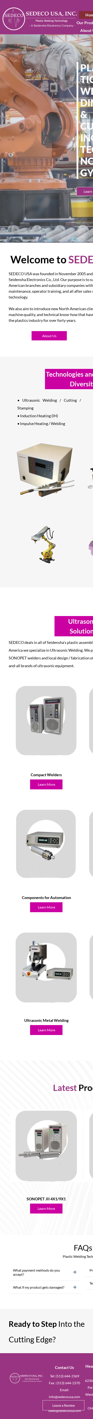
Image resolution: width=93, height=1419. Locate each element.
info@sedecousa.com (64, 1397)
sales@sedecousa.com (64, 1410)
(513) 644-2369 (67, 1376)
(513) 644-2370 (68, 1383)
